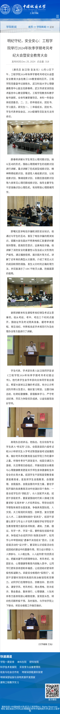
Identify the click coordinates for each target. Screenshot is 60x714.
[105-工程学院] (30, 9)
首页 (30, 27)
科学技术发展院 (8, 667)
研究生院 (34, 662)
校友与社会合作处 (9, 672)
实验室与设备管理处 (30, 667)
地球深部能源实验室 (32, 672)
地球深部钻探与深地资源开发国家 (17, 677)
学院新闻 (41, 27)
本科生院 (22, 662)
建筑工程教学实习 (9, 682)
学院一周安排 (7, 662)
